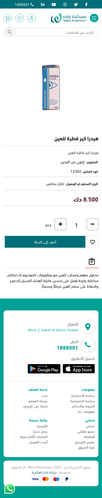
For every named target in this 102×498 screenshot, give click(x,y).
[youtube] (54, 4)
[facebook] (86, 4)
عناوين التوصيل (84, 441)
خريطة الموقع (37, 400)
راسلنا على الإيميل (35, 405)
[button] (31, 18)
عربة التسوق (86, 447)
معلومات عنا (86, 411)
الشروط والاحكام (83, 405)
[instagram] (65, 4)
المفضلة (89, 436)
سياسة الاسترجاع (83, 395)
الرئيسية (42, 425)
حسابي (90, 425)
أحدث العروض (38, 441)
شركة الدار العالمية (44, 472)
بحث (44, 395)
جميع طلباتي (86, 431)
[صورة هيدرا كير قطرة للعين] (51, 86)
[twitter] (76, 4)
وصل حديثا (40, 431)
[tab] (91, 261)
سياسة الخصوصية (82, 400)
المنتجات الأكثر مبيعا (33, 436)
